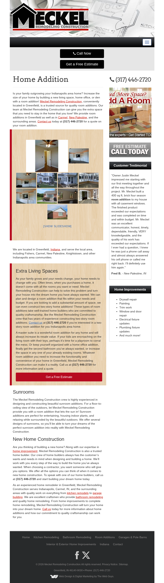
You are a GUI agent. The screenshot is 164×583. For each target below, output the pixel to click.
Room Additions (105, 537)
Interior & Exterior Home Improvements (71, 544)
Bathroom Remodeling (77, 537)
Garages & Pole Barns (133, 537)
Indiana (104, 544)
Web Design (65, 576)
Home (26, 537)
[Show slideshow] (57, 226)
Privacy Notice (110, 564)
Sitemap (123, 564)
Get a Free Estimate (82, 64)
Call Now (83, 53)
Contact (118, 544)
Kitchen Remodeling (46, 537)
